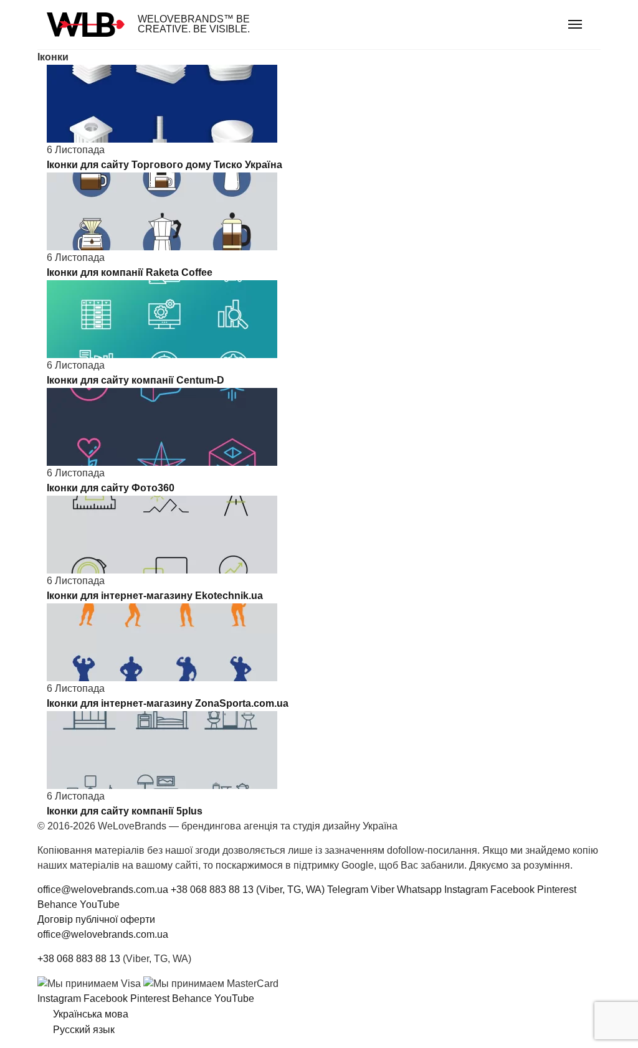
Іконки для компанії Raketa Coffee (129, 272)
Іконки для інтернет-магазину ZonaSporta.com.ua (167, 703)
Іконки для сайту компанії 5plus (124, 811)
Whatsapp (419, 889)
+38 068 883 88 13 (78, 958)
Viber (382, 889)
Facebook (512, 889)
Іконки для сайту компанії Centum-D (135, 380)
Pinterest (556, 889)
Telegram (347, 889)
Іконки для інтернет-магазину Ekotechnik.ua (155, 595)
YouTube (100, 904)
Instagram (466, 889)
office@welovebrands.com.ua (102, 889)
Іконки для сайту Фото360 (110, 488)
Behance (57, 904)
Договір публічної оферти (96, 919)
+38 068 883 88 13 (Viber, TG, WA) (248, 889)
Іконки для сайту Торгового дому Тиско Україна (164, 164)
